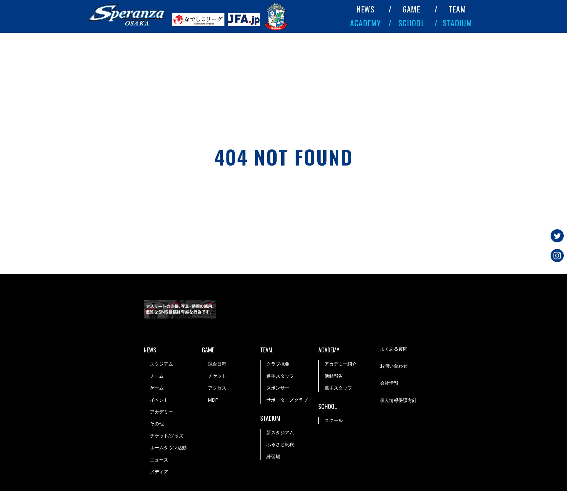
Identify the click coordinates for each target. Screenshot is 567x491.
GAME (412, 9)
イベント (159, 400)
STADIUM (457, 22)
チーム (157, 376)
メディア (159, 471)
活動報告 (334, 376)
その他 (157, 423)
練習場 (273, 456)
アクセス (217, 388)
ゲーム (157, 388)
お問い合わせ (394, 365)
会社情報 (389, 383)
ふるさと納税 (280, 444)
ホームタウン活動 (168, 447)
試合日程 (217, 364)
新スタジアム (280, 432)
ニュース (159, 459)
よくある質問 (394, 348)
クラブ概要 (277, 364)
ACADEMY (365, 22)
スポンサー (277, 388)
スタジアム (161, 364)
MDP (213, 400)
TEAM (457, 9)
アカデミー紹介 (341, 364)
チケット (217, 376)
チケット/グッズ (166, 435)
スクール (334, 420)
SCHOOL (411, 22)
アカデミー (161, 411)
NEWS (365, 9)
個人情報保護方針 (398, 400)
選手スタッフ (280, 376)
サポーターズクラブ (287, 400)
